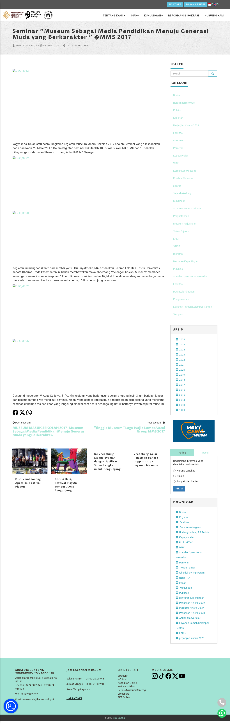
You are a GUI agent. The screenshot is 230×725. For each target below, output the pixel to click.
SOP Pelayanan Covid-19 (187, 208)
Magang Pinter (195, 4)
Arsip (178, 330)
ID (212, 4)
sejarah (177, 185)
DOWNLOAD (183, 502)
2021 (182, 364)
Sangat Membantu (187, 481)
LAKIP (176, 238)
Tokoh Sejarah (181, 231)
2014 (182, 399)
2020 (182, 369)
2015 (182, 394)
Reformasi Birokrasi (183, 15)
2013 (182, 405)
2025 (182, 344)
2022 (182, 359)
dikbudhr (123, 675)
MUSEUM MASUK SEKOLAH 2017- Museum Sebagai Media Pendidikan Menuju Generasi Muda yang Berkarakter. (49, 431)
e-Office (122, 679)
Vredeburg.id (119, 718)
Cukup (180, 476)
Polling (182, 452)
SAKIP (176, 246)
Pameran (178, 148)
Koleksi (177, 110)
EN (218, 4)
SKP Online (124, 697)
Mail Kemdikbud (126, 686)
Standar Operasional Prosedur (190, 276)
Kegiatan (178, 117)
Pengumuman (181, 299)
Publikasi (178, 269)
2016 (182, 389)
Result (205, 452)
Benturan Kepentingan (185, 261)
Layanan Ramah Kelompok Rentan (192, 306)
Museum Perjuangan (184, 223)
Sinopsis (178, 314)
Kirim (179, 488)
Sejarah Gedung (182, 193)
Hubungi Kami (215, 15)
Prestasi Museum (183, 178)
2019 (182, 374)
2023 (182, 354)
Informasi (178, 140)
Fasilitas (178, 133)
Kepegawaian (180, 155)
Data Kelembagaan (184, 291)
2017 (182, 384)
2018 (182, 379)
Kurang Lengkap (186, 470)
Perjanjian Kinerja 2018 (186, 125)
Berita (176, 95)
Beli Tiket (175, 4)
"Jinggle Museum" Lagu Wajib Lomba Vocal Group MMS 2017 (129, 430)
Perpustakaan (181, 216)
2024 (182, 349)
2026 (182, 339)
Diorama (178, 253)
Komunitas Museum (184, 170)
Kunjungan (152, 15)
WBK (176, 163)
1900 (182, 410)
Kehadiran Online (127, 682)
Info (133, 15)
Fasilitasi (178, 284)
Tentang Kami (113, 15)
